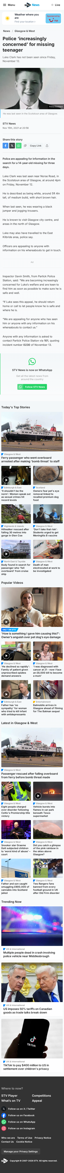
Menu (11, 5)
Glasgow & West (25, 31)
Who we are (8, 1137)
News (6, 31)
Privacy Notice (43, 1137)
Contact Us (7, 1141)
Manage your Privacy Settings (21, 1151)
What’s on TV (10, 1100)
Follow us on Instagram (21, 1128)
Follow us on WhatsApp (21, 1121)
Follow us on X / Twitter (21, 1108)
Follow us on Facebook (21, 1115)
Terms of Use (24, 1137)
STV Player (9, 1095)
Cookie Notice (24, 1141)
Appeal (37, 1100)
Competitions (41, 1095)
